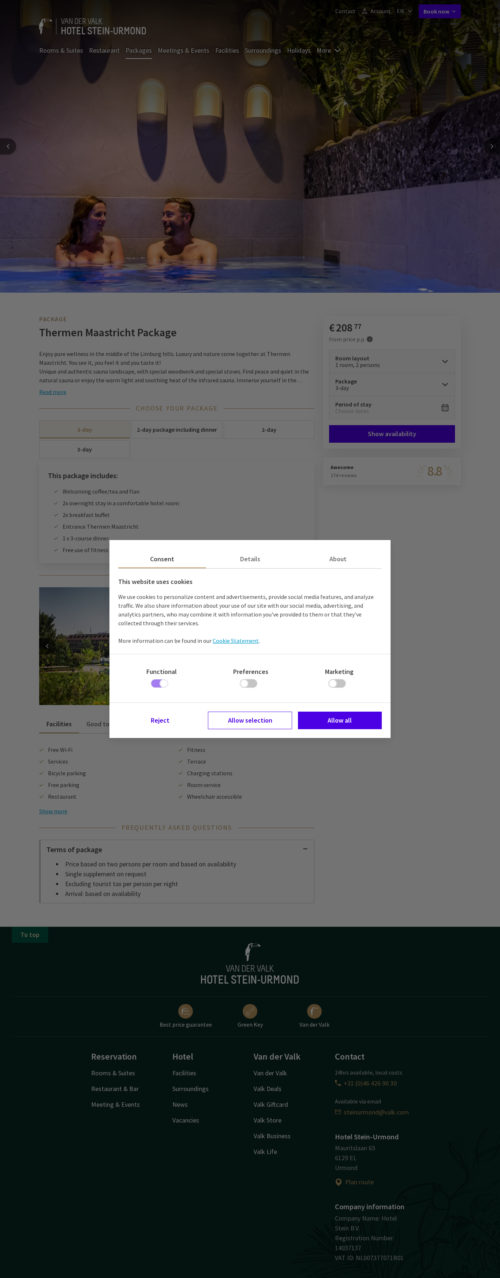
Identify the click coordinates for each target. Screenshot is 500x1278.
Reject (160, 720)
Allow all (340, 720)
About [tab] (338, 559)
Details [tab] (250, 559)
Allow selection (250, 720)
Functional (161, 671)
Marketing (339, 671)
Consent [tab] (162, 559)
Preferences (250, 671)
